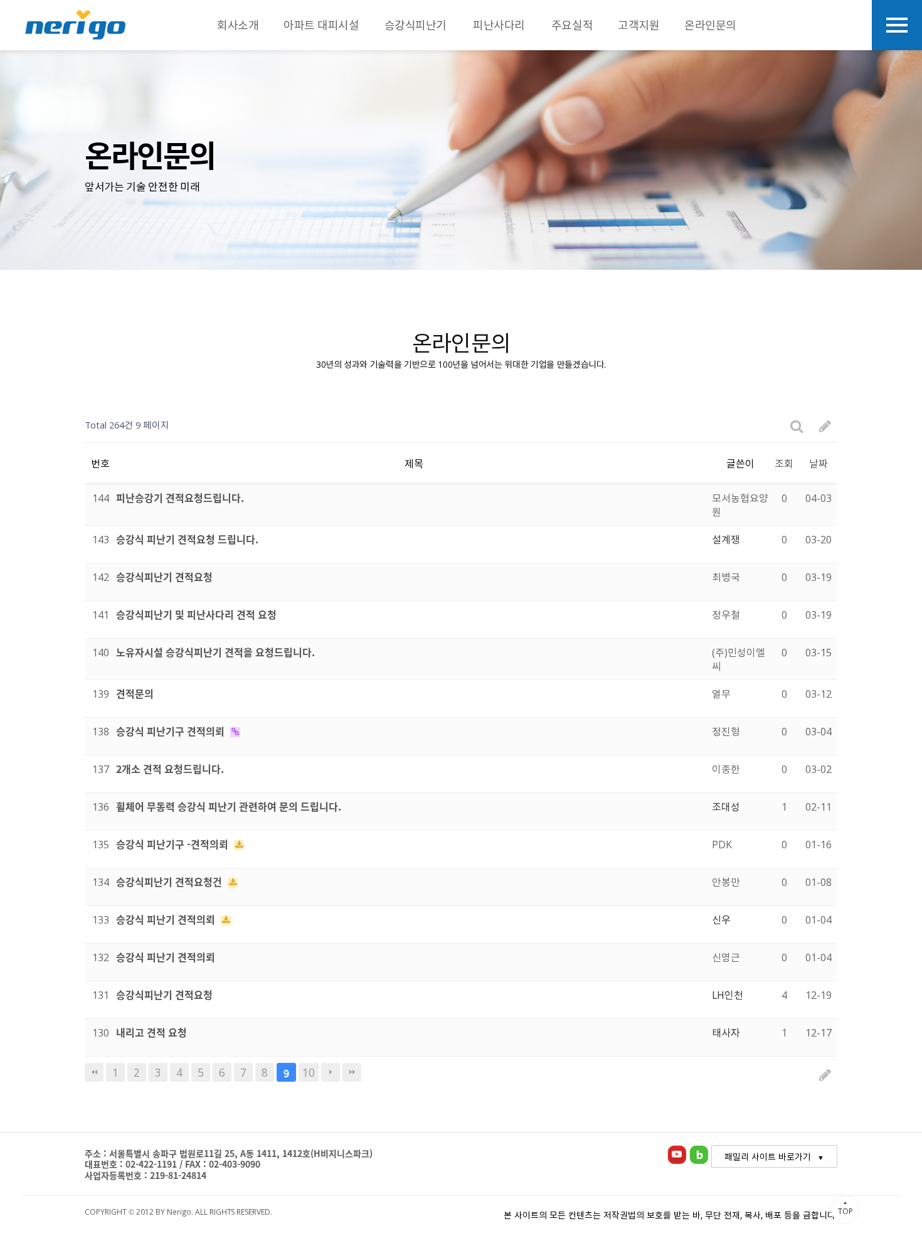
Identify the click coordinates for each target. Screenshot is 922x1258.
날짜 (818, 463)
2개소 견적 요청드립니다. (170, 768)
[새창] (676, 1152)
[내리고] (75, 25)
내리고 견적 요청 (151, 1032)
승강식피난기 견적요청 (164, 576)
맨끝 (351, 1072)
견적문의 (135, 693)
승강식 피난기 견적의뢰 (167, 919)
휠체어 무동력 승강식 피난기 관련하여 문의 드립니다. (228, 806)
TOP (845, 1208)
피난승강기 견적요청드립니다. (180, 497)
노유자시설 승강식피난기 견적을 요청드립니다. (215, 651)
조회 (784, 463)
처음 (94, 1072)
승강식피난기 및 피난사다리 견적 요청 (196, 614)
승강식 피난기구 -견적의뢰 (173, 843)
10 (308, 1072)
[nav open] (897, 25)
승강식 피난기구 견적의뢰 (171, 730)
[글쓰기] (825, 425)
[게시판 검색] (797, 425)
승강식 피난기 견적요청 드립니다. (187, 538)
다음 (330, 1072)
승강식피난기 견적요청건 (170, 881)
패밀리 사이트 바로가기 (767, 1156)
